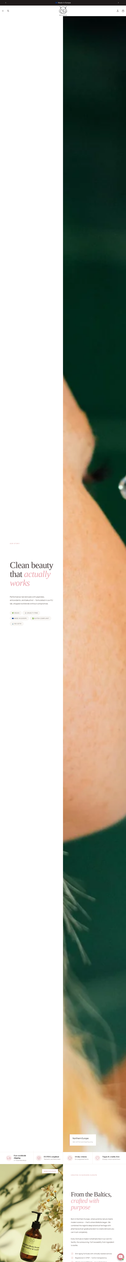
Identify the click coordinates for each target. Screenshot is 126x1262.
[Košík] (123, 11)
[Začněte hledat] (8, 11)
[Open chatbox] (120, 1256)
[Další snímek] (118, 2)
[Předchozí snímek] (5, 2)
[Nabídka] (3, 11)
